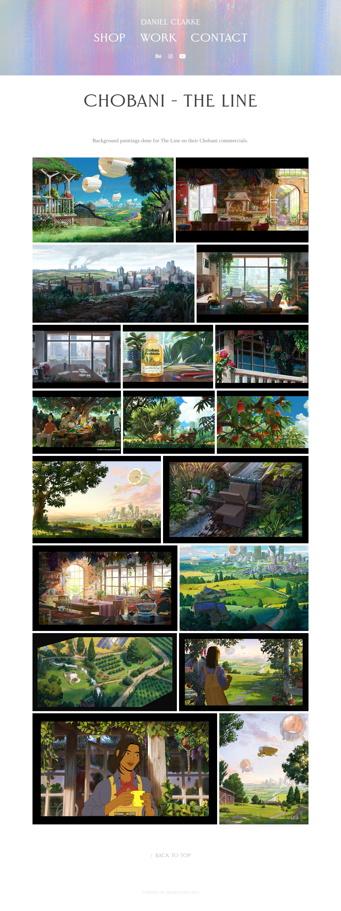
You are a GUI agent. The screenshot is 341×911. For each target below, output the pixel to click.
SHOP (110, 37)
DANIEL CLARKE (170, 22)
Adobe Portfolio (182, 892)
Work (158, 37)
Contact (219, 37)
